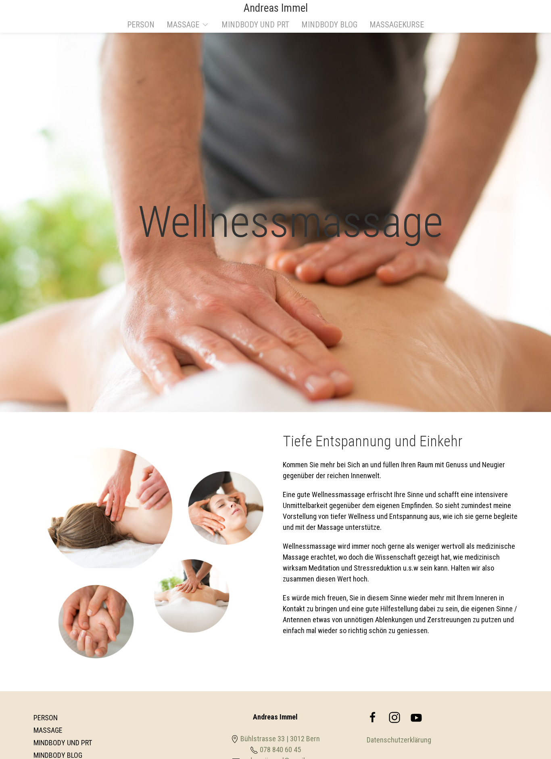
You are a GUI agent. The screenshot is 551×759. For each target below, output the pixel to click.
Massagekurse (396, 24)
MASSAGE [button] (183, 24)
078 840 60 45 (280, 749)
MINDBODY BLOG (329, 24)
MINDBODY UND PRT (255, 24)
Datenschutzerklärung (399, 740)
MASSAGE (48, 730)
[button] (529, 733)
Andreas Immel (276, 8)
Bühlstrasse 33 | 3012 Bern (280, 738)
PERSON (140, 24)
